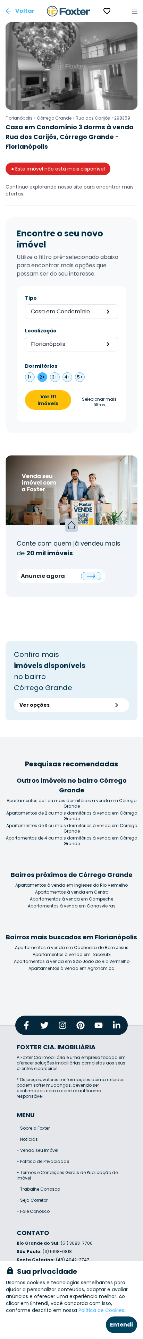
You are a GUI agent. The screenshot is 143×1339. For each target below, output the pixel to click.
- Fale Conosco (33, 1211)
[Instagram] (62, 1025)
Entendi (121, 1325)
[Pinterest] (80, 1025)
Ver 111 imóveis (47, 400)
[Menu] (134, 11)
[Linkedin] (116, 1025)
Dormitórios (41, 366)
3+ (55, 377)
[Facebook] (26, 1025)
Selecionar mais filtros (99, 402)
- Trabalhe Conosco (38, 1189)
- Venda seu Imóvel (37, 1150)
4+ (67, 377)
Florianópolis (19, 118)
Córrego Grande (54, 118)
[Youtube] (98, 1025)
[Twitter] (44, 1025)
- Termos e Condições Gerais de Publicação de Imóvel (67, 1175)
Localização (41, 330)
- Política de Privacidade (43, 1161)
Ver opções (34, 705)
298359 (122, 118)
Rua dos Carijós (93, 118)
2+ (42, 377)
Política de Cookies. (101, 1310)
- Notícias (27, 1139)
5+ (80, 377)
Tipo (31, 298)
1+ (30, 377)
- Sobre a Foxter (33, 1128)
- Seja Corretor (32, 1200)
